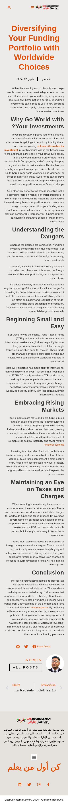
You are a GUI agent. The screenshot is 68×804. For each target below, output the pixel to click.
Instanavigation (39, 607)
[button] (32, 7)
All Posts (26, 667)
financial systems (54, 444)
